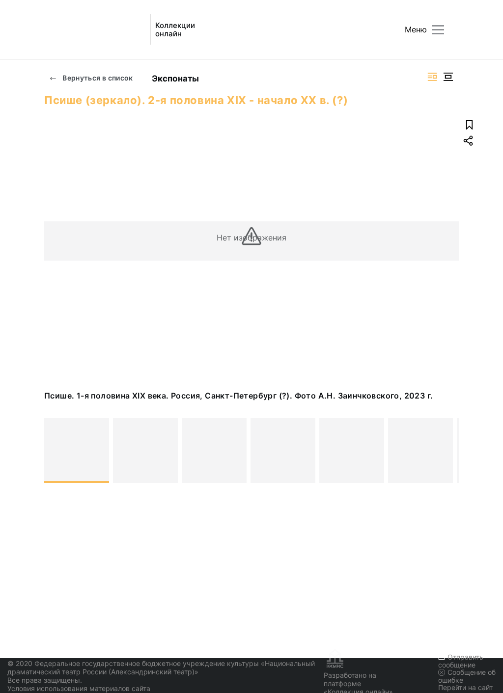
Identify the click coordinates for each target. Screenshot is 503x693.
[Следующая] (447, 450)
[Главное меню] (438, 29)
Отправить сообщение (460, 661)
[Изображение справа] (432, 77)
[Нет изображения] (76, 450)
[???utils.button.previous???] (56, 450)
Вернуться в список (97, 78)
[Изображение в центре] (448, 77)
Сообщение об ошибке (467, 676)
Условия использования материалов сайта (78, 688)
